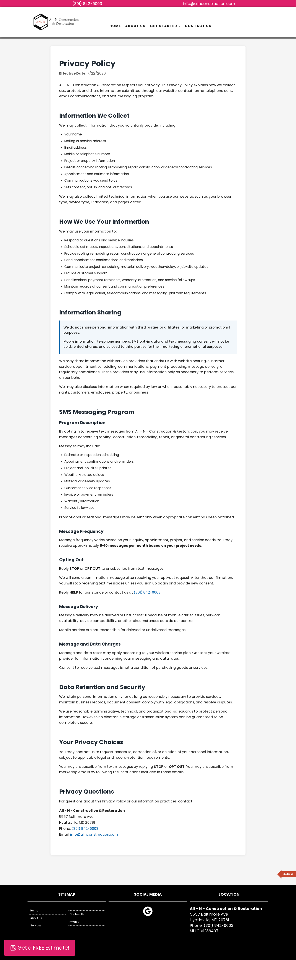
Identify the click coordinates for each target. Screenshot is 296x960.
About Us (135, 26)
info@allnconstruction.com (209, 3)
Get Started (164, 26)
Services (35, 925)
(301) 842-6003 (87, 3)
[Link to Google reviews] (147, 915)
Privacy (74, 922)
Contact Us (198, 26)
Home (115, 26)
